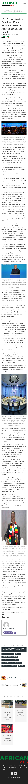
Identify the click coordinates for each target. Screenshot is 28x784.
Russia (18, 654)
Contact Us (26, 766)
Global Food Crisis (8, 654)
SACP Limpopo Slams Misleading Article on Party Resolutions (7, 739)
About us (20, 766)
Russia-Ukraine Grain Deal (10, 659)
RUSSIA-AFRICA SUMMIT (10, 656)
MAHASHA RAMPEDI (5, 34)
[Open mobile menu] (25, 4)
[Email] (15, 633)
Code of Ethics (4, 767)
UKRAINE (21, 665)
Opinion (17, 10)
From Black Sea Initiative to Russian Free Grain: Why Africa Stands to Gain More (14, 650)
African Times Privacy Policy (12, 766)
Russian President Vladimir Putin (12, 662)
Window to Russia (17, 12)
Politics (8, 11)
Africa (9, 10)
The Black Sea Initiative (9, 665)
